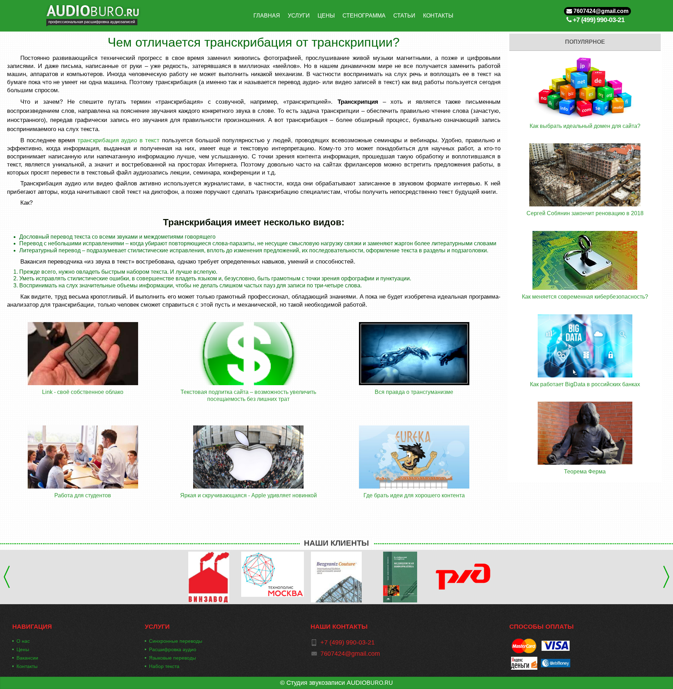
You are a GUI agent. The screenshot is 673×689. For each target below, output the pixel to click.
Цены (22, 649)
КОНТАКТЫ (438, 16)
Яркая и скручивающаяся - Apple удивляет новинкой (248, 495)
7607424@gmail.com (600, 11)
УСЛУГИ (299, 16)
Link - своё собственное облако (82, 392)
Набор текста (164, 666)
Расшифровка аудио (172, 649)
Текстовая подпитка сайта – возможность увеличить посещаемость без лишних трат (248, 395)
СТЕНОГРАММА (364, 16)
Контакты (27, 666)
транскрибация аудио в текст (118, 140)
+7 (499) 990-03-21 (599, 19)
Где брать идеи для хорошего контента (414, 495)
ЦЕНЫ (326, 16)
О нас (23, 641)
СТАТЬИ (404, 16)
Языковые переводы (172, 658)
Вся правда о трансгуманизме (414, 392)
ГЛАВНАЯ (266, 16)
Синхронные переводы (175, 641)
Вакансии (27, 658)
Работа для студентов (82, 495)
